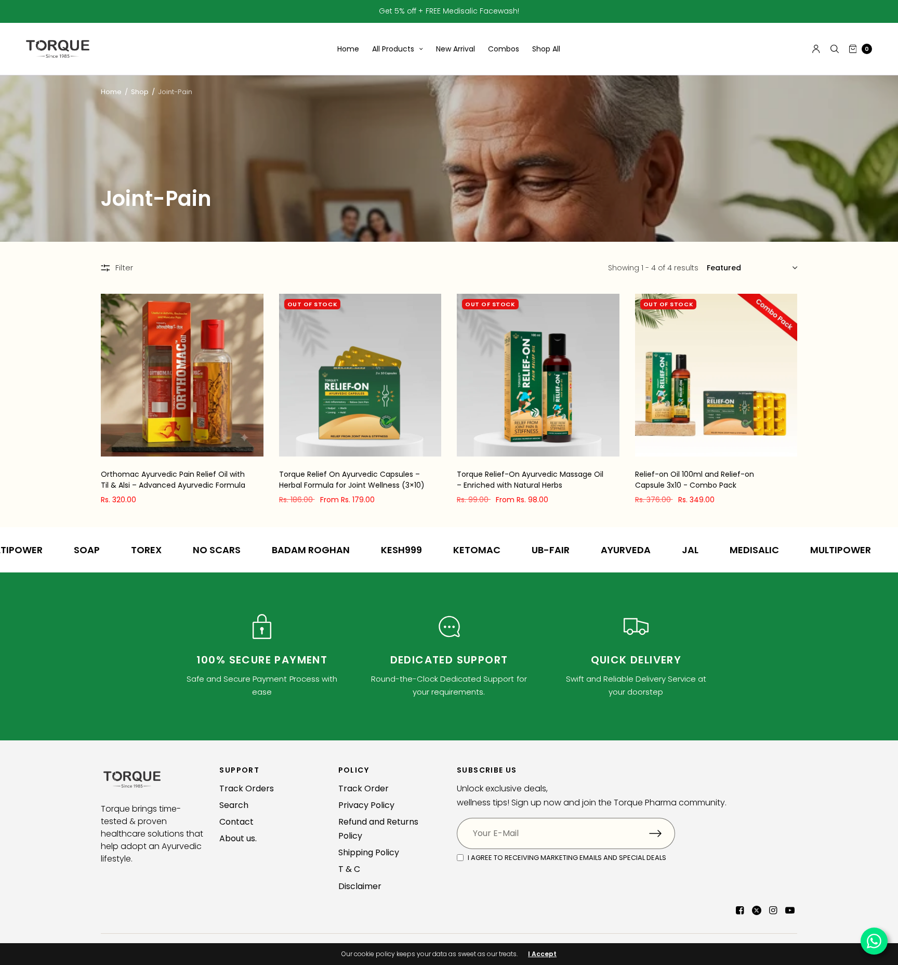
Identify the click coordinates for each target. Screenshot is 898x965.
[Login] (816, 49)
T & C (349, 869)
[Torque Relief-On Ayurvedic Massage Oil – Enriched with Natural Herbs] (538, 375)
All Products (393, 49)
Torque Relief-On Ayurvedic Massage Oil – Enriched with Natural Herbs (530, 479)
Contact (236, 822)
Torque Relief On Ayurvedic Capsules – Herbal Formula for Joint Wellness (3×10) (352, 479)
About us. (238, 838)
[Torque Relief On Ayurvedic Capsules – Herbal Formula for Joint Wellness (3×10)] (360, 375)
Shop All (546, 49)
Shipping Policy (368, 852)
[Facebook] (740, 910)
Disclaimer (359, 886)
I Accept (542, 954)
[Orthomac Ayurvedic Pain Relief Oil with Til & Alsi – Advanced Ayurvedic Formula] (182, 375)
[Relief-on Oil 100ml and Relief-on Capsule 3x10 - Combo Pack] (716, 375)
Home (348, 49)
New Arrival (455, 49)
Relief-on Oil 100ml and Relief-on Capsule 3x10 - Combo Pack (694, 479)
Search (233, 805)
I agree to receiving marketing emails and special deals (567, 857)
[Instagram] (773, 910)
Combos (503, 49)
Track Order (363, 788)
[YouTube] (790, 910)
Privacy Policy (366, 805)
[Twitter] (756, 910)
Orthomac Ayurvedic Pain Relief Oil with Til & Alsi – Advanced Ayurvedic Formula (173, 479)
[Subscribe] (662, 833)
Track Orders (246, 788)
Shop (140, 92)
